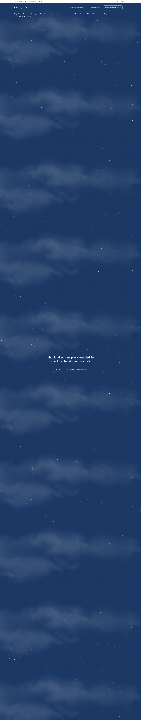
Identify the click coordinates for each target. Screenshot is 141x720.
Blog (105, 14)
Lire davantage (57, 369)
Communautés (63, 14)
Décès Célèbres (92, 14)
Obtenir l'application (20, 1)
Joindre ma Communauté (113, 8)
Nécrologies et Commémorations (41, 14)
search (125, 7)
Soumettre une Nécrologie (77, 8)
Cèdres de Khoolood (24, 16)
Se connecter (95, 8)
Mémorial (77, 14)
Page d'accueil (19, 14)
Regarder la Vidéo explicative (78, 369)
